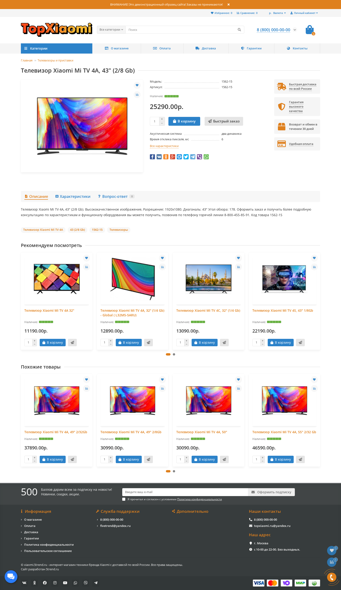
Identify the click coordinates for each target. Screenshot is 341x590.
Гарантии (254, 48)
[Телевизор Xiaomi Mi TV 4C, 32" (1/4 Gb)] (208, 279)
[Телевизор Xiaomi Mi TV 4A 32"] (56, 279)
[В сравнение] (137, 94)
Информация (38, 511)
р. (276, 13)
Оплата (165, 48)
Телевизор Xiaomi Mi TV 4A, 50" (201, 432)
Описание (38, 196)
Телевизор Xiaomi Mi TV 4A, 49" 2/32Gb (55, 432)
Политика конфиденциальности (49, 544)
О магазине (120, 48)
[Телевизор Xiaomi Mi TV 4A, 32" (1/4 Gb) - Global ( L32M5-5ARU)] (132, 279)
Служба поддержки (120, 511)
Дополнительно (192, 511)
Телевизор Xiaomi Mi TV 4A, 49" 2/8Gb (130, 432)
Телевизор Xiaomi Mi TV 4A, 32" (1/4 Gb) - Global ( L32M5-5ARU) (132, 312)
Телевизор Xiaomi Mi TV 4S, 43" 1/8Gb (282, 310)
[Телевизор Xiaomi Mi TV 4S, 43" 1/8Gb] (284, 279)
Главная (26, 60)
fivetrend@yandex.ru (115, 526)
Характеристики (75, 196)
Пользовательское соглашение (48, 551)
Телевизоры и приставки (55, 60)
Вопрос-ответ (117, 196)
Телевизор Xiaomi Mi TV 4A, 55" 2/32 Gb (284, 432)
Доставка (209, 48)
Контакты (300, 48)
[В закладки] (137, 85)
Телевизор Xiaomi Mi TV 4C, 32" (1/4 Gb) (208, 310)
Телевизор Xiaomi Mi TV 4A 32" (49, 310)
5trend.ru (52, 569)
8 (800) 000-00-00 (111, 519)
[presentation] (21, 301)
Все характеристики (164, 146)
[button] (168, 354)
